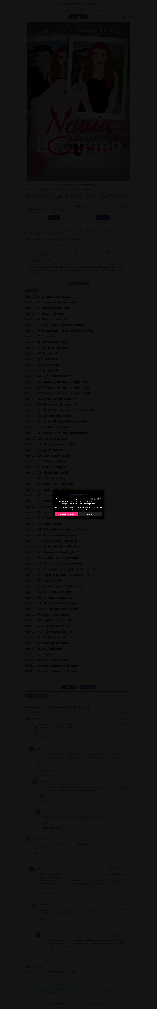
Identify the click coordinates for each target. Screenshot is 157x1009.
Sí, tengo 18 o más (66, 514)
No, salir (90, 514)
